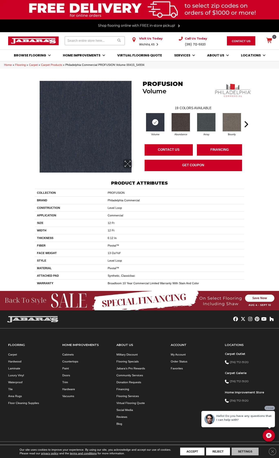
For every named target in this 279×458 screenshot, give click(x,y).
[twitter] (242, 319)
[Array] (206, 122)
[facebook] (235, 319)
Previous (140, 118)
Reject (218, 451)
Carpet (33, 64)
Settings (245, 451)
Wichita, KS (147, 44)
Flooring (20, 64)
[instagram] (249, 319)
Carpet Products (51, 64)
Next (246, 118)
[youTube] (264, 319)
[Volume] (155, 122)
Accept (192, 451)
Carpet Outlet (235, 354)
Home (8, 64)
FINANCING (219, 149)
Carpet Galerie (236, 373)
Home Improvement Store (244, 392)
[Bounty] (232, 122)
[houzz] (271, 319)
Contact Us (169, 149)
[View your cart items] (269, 41)
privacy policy (49, 453)
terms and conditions (83, 453)
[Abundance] (181, 122)
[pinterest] (256, 319)
